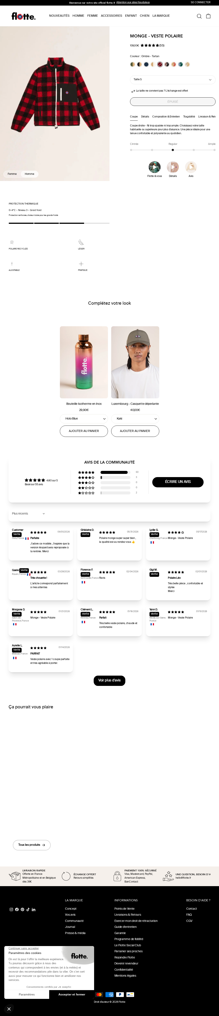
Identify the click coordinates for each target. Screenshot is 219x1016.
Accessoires (111, 16)
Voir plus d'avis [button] (109, 681)
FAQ (189, 915)
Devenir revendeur (126, 963)
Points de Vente (124, 909)
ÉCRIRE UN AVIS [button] (178, 482)
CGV (189, 921)
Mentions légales (125, 976)
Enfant (131, 16)
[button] (150, 45)
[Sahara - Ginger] (173, 64)
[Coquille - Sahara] (153, 64)
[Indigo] (146, 64)
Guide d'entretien (125, 927)
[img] (38, 533)
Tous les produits (29, 845)
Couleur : (144, 56)
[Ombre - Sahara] (139, 64)
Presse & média (75, 933)
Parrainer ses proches (128, 951)
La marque (161, 16)
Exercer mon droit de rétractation (136, 921)
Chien (144, 16)
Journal (70, 927)
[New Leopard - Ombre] (166, 64)
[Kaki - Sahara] (132, 64)
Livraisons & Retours (127, 915)
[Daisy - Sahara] (187, 64)
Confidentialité (123, 970)
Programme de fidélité (128, 939)
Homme (78, 16)
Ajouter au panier (84, 431)
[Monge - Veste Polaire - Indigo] (33, 821)
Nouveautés (59, 16)
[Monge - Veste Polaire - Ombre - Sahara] (27, 821)
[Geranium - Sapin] (180, 64)
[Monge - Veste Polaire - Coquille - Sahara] (39, 821)
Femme (92, 16)
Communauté (74, 921)
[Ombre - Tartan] (160, 64)
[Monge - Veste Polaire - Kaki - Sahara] (21, 821)
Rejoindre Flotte (124, 957)
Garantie (120, 933)
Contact (191, 909)
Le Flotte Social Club (127, 945)
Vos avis (70, 915)
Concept (70, 909)
